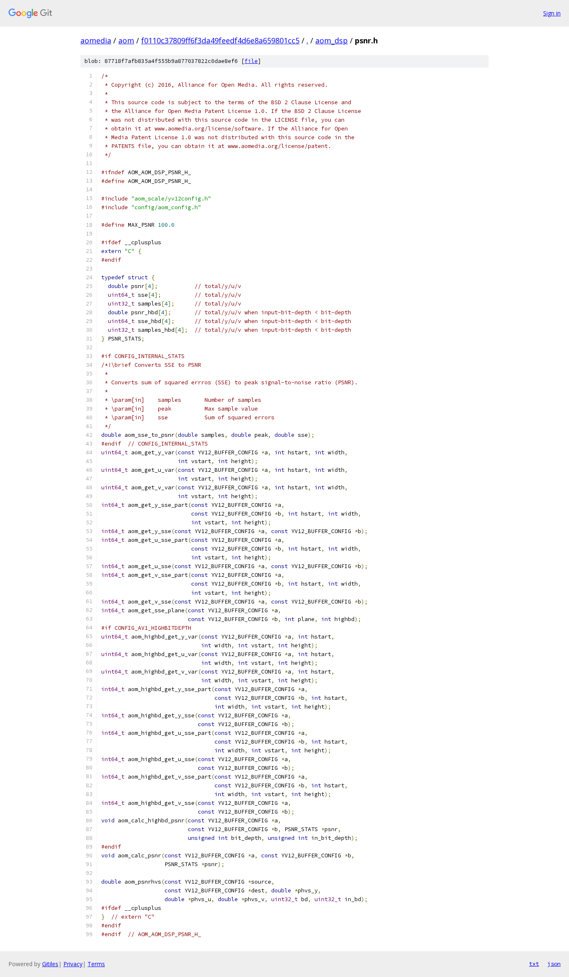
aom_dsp (331, 40)
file (251, 61)
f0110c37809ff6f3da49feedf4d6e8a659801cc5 (220, 40)
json (554, 963)
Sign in (552, 13)
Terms (96, 964)
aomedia (95, 40)
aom (126, 40)
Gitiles (50, 964)
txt (534, 963)
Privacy (72, 964)
